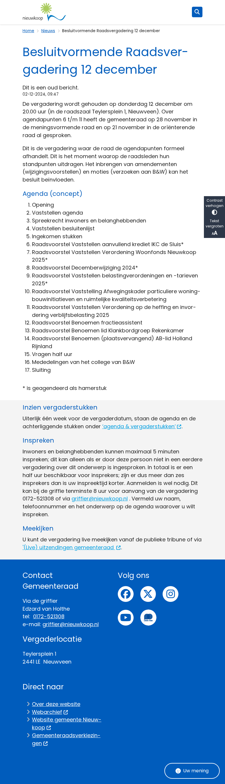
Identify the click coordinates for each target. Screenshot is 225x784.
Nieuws (48, 31)
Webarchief (47, 712)
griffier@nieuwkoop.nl (99, 498)
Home (28, 31)
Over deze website (56, 704)
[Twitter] (148, 594)
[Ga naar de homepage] (45, 12)
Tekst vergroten (215, 223)
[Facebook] (126, 594)
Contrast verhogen (215, 203)
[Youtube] (126, 618)
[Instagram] (170, 594)
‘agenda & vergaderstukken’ (139, 426)
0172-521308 (48, 616)
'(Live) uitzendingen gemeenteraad (69, 547)
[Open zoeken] (197, 12)
